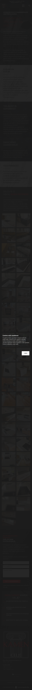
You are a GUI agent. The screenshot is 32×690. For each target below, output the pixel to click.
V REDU (25, 353)
